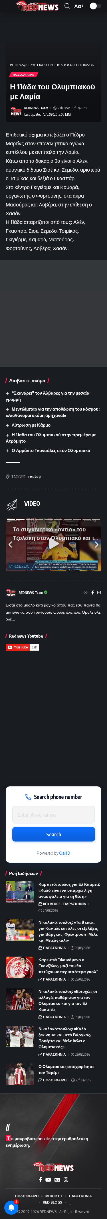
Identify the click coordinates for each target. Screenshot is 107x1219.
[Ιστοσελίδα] (85, 593)
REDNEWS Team (36, 108)
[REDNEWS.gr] (37, 6)
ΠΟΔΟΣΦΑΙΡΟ (24, 74)
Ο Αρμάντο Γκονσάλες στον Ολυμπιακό (51, 450)
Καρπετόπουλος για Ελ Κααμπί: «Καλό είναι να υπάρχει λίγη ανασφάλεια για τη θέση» (69, 890)
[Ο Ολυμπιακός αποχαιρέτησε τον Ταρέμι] (20, 1074)
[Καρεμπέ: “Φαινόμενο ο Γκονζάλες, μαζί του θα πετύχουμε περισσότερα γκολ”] (20, 967)
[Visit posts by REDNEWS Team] (16, 111)
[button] (10, 6)
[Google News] (57, 1179)
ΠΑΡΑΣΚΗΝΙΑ (74, 904)
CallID (64, 853)
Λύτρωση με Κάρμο (31, 424)
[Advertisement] (53, 313)
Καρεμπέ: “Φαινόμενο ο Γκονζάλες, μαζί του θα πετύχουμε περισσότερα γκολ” (68, 965)
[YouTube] (48, 1179)
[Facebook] (92, 593)
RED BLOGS (51, 904)
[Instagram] (99, 593)
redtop (34, 476)
